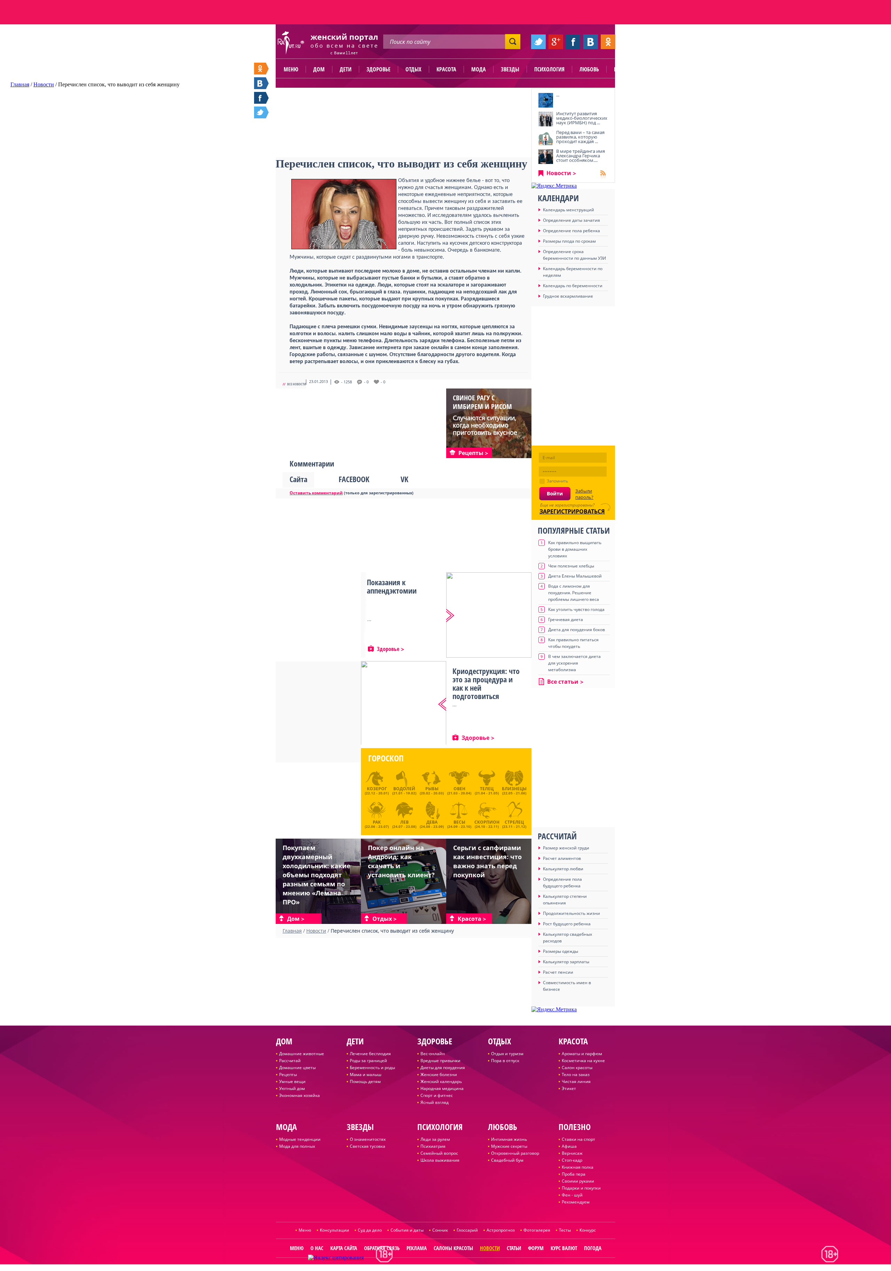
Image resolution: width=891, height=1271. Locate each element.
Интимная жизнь (509, 1139)
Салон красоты (577, 1067)
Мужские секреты (509, 1146)
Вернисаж (572, 1153)
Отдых (413, 69)
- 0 (366, 381)
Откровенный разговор (515, 1153)
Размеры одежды (560, 951)
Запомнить (557, 481)
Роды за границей (368, 1061)
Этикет (569, 1088)
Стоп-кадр (572, 1160)
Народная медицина (442, 1088)
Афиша (569, 1146)
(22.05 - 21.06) (514, 790)
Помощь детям (365, 1081)
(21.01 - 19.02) (404, 790)
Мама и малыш (365, 1074)
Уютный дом (292, 1088)
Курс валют (564, 1248)
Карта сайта (343, 1248)
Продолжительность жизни (571, 913)
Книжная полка (577, 1167)
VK (404, 479)
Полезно (625, 69)
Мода (478, 69)
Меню (291, 69)
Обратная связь (382, 1248)
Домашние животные (301, 1054)
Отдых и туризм (507, 1054)
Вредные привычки (440, 1061)
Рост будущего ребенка (567, 924)
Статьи (514, 1248)
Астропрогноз (501, 1230)
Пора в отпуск (505, 1061)
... (557, 95)
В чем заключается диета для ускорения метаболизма (574, 663)
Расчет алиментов (562, 858)
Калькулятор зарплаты (566, 962)
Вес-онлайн (432, 1054)
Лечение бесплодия (370, 1054)
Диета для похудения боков (576, 630)
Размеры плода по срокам (569, 241)
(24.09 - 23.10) (459, 823)
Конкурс (587, 1230)
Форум (536, 1248)
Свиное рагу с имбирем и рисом (482, 402)
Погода (592, 1248)
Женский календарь (441, 1081)
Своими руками (578, 1181)
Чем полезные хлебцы (571, 566)
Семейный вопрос (439, 1153)
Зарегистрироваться (572, 511)
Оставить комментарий (316, 493)
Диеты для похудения (442, 1067)
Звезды (510, 69)
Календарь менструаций (568, 210)
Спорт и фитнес (436, 1095)
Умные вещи (292, 1081)
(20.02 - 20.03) (432, 790)
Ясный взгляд (434, 1102)
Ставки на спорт (578, 1139)
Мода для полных (297, 1146)
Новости (558, 173)
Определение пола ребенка (571, 231)
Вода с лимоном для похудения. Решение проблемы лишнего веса (573, 592)
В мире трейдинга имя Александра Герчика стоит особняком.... (580, 155)
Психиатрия (433, 1146)
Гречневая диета (565, 619)
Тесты (565, 1230)
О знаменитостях (368, 1139)
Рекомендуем (576, 1202)
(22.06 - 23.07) (377, 823)
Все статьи (562, 681)
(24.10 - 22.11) (486, 823)
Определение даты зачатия (571, 220)
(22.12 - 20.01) (377, 790)
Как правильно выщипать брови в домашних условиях (574, 549)
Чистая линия (576, 1081)
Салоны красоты (453, 1248)
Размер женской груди (566, 848)
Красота (446, 69)
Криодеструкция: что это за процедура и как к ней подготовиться (486, 683)
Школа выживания (439, 1160)
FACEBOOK (354, 479)
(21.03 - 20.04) (459, 790)
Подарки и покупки (581, 1188)
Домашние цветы (297, 1067)
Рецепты (288, 1074)
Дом (319, 69)
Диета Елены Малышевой (575, 576)
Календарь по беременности (572, 286)
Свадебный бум (507, 1160)
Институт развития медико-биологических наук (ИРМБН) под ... (581, 118)
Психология (549, 69)
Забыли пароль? (584, 494)
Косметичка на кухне (583, 1061)
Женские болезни (438, 1074)
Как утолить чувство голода (576, 609)
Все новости (296, 384)
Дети (346, 69)
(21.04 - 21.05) (487, 790)
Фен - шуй (572, 1195)
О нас (316, 1248)
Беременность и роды (372, 1067)
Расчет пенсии (558, 972)
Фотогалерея (536, 1230)
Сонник (440, 1230)
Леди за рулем (435, 1139)
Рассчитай (290, 1061)
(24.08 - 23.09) (432, 823)
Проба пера (573, 1174)
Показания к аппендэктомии (392, 586)
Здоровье (378, 69)
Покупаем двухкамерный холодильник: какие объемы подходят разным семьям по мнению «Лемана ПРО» (316, 875)
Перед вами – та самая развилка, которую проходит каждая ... (580, 136)
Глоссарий (467, 1230)
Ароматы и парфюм (582, 1054)
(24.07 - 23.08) (404, 823)
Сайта (298, 479)
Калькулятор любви (563, 869)
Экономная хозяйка (299, 1095)
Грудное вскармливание (568, 296)
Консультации (334, 1230)
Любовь (589, 69)
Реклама (417, 1248)
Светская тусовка (367, 1146)
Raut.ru (422, 1268)
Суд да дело (370, 1230)
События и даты (407, 1230)
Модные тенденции (300, 1139)
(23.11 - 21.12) (514, 823)
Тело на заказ (576, 1074)
